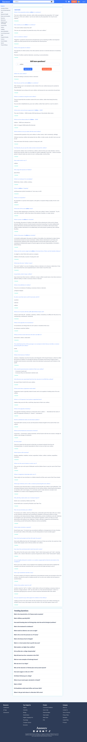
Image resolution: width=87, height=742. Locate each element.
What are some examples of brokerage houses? (26, 659)
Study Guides (46, 715)
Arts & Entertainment (5, 10)
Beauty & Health (4, 14)
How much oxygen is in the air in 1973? (23, 672)
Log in (83, 1)
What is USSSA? (18, 684)
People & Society (4, 37)
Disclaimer (65, 717)
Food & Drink (4, 25)
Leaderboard (6, 707)
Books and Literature (5, 16)
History (2, 27)
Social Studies (4, 41)
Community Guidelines (48, 707)
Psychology (25, 720)
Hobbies (3, 29)
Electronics (3, 20)
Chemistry (25, 710)
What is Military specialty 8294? (22, 618)
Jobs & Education (4, 31)
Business (3, 18)
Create (73, 1)
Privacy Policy (66, 715)
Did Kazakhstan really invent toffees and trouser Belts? (28, 688)
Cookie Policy (66, 720)
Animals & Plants (4, 8)
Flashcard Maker (46, 712)
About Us (65, 707)
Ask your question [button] (47, 69)
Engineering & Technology (4, 22)
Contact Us (65, 710)
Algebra (25, 707)
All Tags (5, 710)
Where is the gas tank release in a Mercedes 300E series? (28, 692)
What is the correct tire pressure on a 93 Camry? (26, 635)
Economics (25, 725)
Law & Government (5, 33)
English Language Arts (28, 717)
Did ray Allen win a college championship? (24, 651)
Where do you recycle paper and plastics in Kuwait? (27, 680)
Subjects (3, 6)
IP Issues (65, 722)
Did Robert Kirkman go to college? (23, 676)
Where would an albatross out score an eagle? (25, 630)
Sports (2, 43)
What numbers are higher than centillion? (24, 647)
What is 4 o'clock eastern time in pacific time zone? (27, 643)
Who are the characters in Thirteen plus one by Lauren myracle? (30, 667)
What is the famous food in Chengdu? (23, 639)
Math (2, 35)
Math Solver (45, 717)
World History (26, 715)
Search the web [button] (28, 69)
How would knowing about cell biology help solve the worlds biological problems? (35, 622)
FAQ (44, 720)
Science (2, 39)
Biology (24, 712)
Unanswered (6, 712)
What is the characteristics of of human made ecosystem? (28, 614)
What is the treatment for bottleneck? (23, 626)
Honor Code (45, 710)
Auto (2, 12)
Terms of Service (66, 712)
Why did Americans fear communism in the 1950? (26, 655)
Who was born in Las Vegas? (21, 663)
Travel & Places (4, 45)
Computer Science (27, 722)
